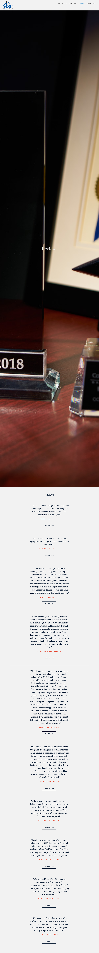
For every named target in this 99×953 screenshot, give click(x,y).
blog (94, 3)
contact (89, 3)
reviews (82, 3)
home (58, 3)
